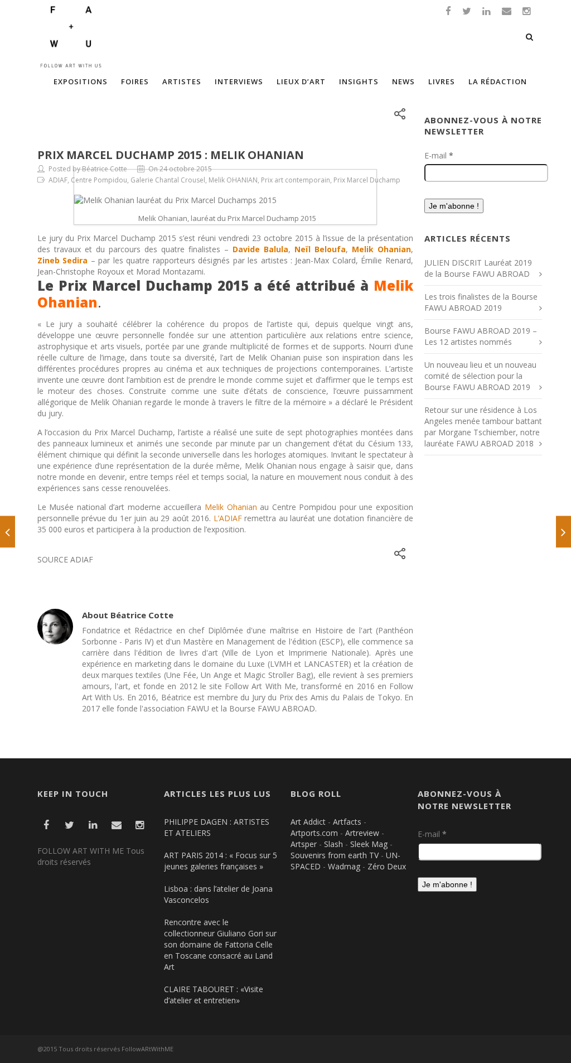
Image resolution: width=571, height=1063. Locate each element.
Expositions (81, 81)
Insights (359, 81)
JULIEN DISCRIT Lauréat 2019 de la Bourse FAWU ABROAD (478, 268)
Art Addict (308, 821)
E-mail (438, 155)
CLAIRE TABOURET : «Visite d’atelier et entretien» (213, 995)
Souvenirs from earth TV (335, 855)
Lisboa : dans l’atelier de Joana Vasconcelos (218, 894)
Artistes (181, 81)
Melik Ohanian (231, 507)
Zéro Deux (386, 866)
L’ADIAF (228, 518)
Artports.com (314, 833)
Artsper (304, 844)
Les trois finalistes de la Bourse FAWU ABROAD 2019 (481, 302)
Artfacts (347, 821)
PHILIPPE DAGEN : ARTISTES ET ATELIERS (216, 827)
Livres (441, 81)
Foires (135, 81)
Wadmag (344, 866)
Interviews (239, 81)
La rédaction (497, 81)
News (403, 81)
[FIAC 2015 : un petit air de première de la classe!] (563, 531)
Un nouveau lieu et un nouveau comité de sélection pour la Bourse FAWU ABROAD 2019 (480, 375)
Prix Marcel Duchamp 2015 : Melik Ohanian (170, 154)
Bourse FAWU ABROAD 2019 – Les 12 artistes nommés (480, 336)
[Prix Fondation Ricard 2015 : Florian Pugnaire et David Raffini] (7, 531)
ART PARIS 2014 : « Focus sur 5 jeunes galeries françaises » (220, 861)
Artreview (362, 833)
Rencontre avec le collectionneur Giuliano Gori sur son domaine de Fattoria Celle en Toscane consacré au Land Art (220, 944)
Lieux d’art (301, 81)
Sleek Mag (369, 844)
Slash (333, 844)
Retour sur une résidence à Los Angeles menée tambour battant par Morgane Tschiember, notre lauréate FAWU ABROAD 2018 (483, 427)
